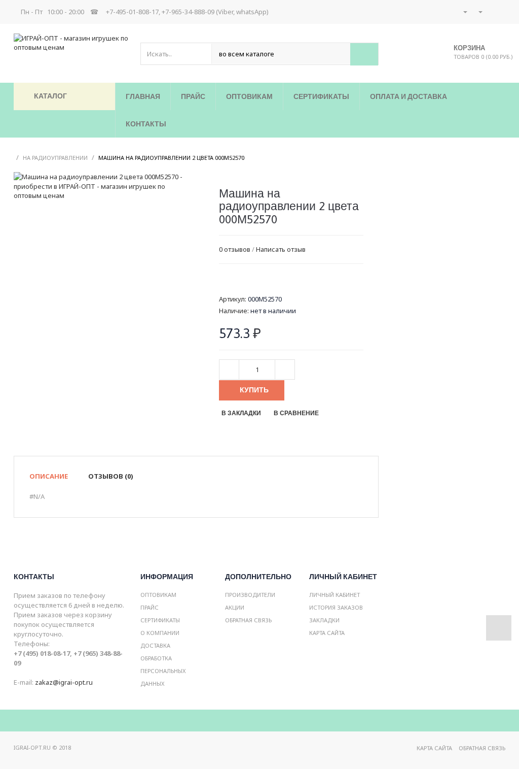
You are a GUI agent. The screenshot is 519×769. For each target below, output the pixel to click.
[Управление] (480, 11)
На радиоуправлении (55, 157)
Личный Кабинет (334, 594)
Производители (250, 594)
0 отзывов (234, 249)
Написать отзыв (281, 249)
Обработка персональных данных (163, 670)
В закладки (241, 413)
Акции (234, 607)
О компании (159, 633)
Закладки (324, 620)
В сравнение (296, 413)
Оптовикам (158, 594)
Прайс (149, 607)
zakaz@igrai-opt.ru (64, 682)
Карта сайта (327, 633)
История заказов (336, 607)
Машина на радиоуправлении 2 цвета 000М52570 (171, 157)
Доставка (155, 645)
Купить (254, 390)
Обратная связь (248, 620)
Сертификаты (160, 620)
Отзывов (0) (110, 476)
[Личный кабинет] (464, 11)
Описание (48, 476)
